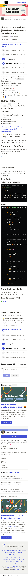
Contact (20, 557)
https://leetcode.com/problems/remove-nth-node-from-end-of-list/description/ (14, 129)
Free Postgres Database (9, 559)
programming (6, 39)
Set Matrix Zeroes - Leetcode (12, 490)
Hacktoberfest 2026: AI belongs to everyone (12, 517)
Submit (7, 375)
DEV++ (18, 550)
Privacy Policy (18, 561)
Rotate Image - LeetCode (12, 477)
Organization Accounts (18, 554)
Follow (14, 436)
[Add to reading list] (16, 575)
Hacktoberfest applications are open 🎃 (13, 405)
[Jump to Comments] (10, 575)
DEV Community (6, 544)
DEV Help (20, 552)
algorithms (5, 36)
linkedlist (15, 39)
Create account (21, 2)
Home (3, 550)
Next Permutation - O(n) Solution (12, 483)
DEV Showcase (8, 557)
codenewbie (14, 36)
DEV (8, 567)
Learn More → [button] (6, 422)
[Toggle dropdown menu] (26, 385)
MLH (24, 559)
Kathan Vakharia (10, 18)
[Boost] (22, 575)
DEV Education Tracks (10, 552)
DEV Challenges (11, 550)
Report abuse (19, 380)
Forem (7, 566)
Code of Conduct (9, 380)
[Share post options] (25, 575)
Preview (15, 375)
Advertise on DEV (7, 554)
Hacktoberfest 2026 (9, 526)
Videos (23, 550)
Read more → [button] (6, 538)
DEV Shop (19, 559)
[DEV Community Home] (6, 2)
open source (16, 566)
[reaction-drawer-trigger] (4, 575)
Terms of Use (14, 563)
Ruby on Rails (17, 569)
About (15, 557)
